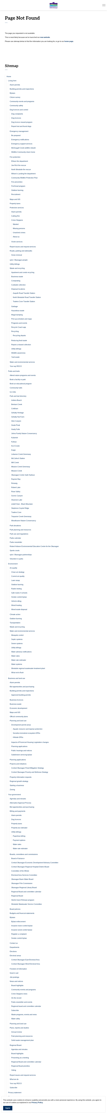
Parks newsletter (16, 542)
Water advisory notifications (21, 652)
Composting (15, 281)
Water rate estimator (18, 660)
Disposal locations (18, 289)
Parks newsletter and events (21, 1002)
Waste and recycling (17, 268)
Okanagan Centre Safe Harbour (23, 475)
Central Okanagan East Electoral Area (25, 960)
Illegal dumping (17, 315)
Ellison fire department (19, 161)
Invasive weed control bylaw (21, 930)
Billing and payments (17, 811)
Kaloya (14, 442)
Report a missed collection (21, 345)
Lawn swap (15, 580)
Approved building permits (21, 695)
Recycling (15, 331)
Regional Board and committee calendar (26, 892)
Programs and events (19, 323)
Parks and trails (14, 371)
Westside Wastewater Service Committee (26, 904)
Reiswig (14, 483)
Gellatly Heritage (17, 413)
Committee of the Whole (20, 871)
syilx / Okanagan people (19, 260)
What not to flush (17, 672)
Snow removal (16, 255)
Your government (14, 794)
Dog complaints (17, 114)
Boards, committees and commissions (24, 854)
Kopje (13, 450)
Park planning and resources (20, 530)
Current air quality (17, 576)
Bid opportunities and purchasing (22, 687)
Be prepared (15, 135)
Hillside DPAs (18, 737)
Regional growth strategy (19, 781)
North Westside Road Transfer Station (27, 297)
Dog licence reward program (21, 122)
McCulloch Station (18, 458)
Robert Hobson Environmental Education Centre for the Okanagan (34, 546)
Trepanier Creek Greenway (21, 516)
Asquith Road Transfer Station (24, 293)
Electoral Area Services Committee (24, 875)
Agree (7, 1108)
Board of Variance (18, 858)
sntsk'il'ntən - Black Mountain (22, 504)
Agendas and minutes (18, 799)
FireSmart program (18, 186)
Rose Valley (15, 491)
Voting (13, 1070)
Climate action (15, 614)
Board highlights (17, 985)
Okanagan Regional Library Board (24, 887)
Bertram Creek (16, 404)
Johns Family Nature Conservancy (24, 433)
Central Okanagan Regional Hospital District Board (30, 867)
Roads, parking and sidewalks (21, 251)
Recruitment (15, 194)
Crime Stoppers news (19, 994)
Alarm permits (15, 85)
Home (9, 76)
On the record (16, 998)
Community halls (16, 388)
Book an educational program (21, 384)
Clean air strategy (17, 572)
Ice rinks (13, 392)
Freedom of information (18, 969)
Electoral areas (15, 955)
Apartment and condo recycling (22, 272)
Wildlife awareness (18, 353)
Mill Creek (15, 462)
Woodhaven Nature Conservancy (23, 521)
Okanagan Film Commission (21, 883)
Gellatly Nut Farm (17, 417)
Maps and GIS (15, 199)
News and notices (16, 981)
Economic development (18, 708)
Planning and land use (18, 721)
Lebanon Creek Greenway (21, 454)
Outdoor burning (17, 190)
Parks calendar (15, 538)
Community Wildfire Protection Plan (24, 178)
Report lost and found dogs (21, 126)
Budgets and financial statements (22, 913)
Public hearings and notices (21, 750)
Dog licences (16, 118)
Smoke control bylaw (19, 597)
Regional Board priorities (20, 1066)
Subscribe (15, 1010)
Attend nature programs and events (23, 375)
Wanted (15, 224)
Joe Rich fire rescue (18, 165)
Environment (13, 564)
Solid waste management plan (22, 1040)
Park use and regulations (19, 534)
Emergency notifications (20, 139)
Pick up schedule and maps (21, 319)
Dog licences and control (19, 110)
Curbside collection (18, 285)
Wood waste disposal (19, 609)
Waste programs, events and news (24, 1014)
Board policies (15, 909)
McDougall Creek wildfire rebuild (23, 148)
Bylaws (12, 93)
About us (16, 237)
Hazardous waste (17, 310)
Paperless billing (19, 836)
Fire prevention (16, 182)
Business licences (16, 700)
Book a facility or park (18, 379)
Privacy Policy (37, 1102)
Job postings (14, 977)
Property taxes (15, 203)
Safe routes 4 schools (19, 593)
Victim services (16, 242)
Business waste (17, 276)
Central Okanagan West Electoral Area (25, 964)
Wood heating (16, 605)
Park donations (15, 525)
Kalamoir (14, 438)
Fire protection (15, 157)
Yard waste (15, 357)
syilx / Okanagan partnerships (21, 555)
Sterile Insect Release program (22, 900)
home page (68, 41)
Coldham (14, 408)
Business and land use (16, 678)
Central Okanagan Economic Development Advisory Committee (34, 863)
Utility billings (15, 264)
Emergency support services (21, 144)
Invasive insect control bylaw (21, 926)
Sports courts (14, 550)
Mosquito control (17, 635)
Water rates (15, 656)
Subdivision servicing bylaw (21, 755)
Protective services (17, 208)
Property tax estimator (19, 828)
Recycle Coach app (18, 327)
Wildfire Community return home (23, 152)
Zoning (12, 789)
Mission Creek (16, 471)
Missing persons (19, 228)
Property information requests (20, 777)
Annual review (16, 1032)
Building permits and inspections (22, 89)
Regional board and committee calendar (26, 1006)
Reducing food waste (19, 340)
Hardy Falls (15, 429)
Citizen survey (15, 97)
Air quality (13, 568)
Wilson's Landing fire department (23, 174)
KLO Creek (15, 446)
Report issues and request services (23, 247)
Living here (12, 81)
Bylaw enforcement (18, 921)
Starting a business (17, 785)
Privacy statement (14, 1092)
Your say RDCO (16, 366)
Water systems (16, 664)
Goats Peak (15, 425)
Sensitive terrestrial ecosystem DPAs (26, 733)
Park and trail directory (18, 396)
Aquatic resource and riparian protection (27, 729)
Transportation (15, 623)
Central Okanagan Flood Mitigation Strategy (27, 768)
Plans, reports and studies (19, 1028)
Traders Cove (16, 512)
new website (45, 37)
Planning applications (19, 746)
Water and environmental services (22, 362)
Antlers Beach (16, 400)
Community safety (16, 105)
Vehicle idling (16, 601)
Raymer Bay (15, 479)
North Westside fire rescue (21, 169)
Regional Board (17, 896)
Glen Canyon (16, 421)
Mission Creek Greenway (20, 467)
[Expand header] (104, 5)
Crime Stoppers (17, 220)
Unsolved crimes (19, 232)
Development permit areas (21, 725)
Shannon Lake (16, 500)
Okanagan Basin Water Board (22, 879)
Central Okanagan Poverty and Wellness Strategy (29, 772)
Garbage (14, 306)
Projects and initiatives (18, 764)
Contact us (14, 943)
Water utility (15, 1019)
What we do (14, 1079)
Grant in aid (14, 973)
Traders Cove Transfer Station (24, 301)
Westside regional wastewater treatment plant (28, 668)
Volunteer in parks (16, 559)
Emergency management (19, 131)
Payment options (19, 840)
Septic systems (16, 639)
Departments (14, 947)
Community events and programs (22, 101)
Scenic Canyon (17, 496)
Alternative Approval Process (20, 803)
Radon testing (16, 589)
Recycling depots (19, 335)
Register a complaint (19, 934)
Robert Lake (15, 487)
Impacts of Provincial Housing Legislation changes (30, 742)
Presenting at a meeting (20, 1058)
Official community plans (19, 716)
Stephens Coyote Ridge (20, 508)
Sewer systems (17, 643)
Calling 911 (15, 216)
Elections (13, 951)
